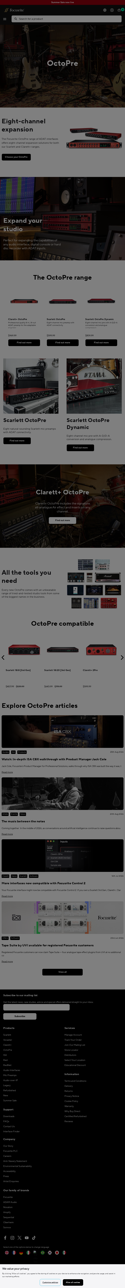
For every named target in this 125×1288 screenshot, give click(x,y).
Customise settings (50, 1282)
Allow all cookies (73, 1282)
